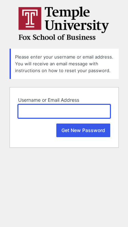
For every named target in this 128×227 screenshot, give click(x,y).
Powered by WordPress (64, 23)
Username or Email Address (48, 100)
